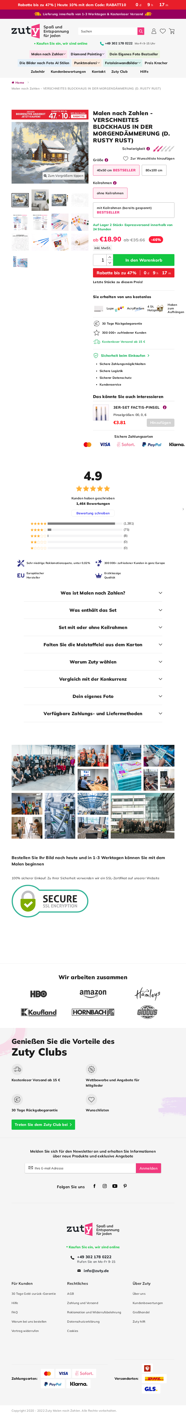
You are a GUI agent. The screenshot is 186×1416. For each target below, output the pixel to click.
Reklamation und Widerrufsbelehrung (94, 1312)
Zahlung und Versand (82, 1303)
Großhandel (141, 1312)
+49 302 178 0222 (94, 1256)
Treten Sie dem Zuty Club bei (41, 1124)
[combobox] (107, 31)
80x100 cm (154, 170)
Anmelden (148, 1168)
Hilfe (15, 1303)
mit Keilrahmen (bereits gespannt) (124, 210)
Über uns (139, 1293)
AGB (70, 1293)
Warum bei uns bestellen (29, 1321)
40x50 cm (116, 170)
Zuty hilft (139, 1321)
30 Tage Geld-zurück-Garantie (34, 1293)
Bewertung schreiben (93, 513)
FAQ (15, 1312)
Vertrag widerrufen (25, 1331)
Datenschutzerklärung (83, 1321)
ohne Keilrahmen (110, 193)
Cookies (72, 1331)
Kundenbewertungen (148, 1303)
